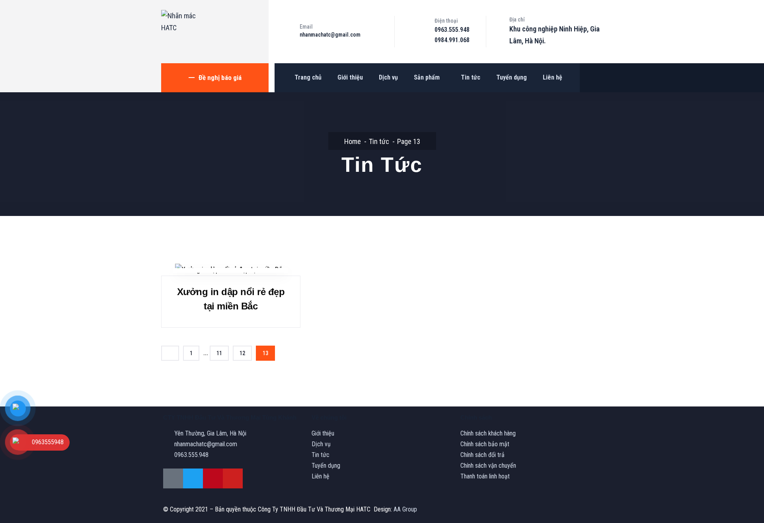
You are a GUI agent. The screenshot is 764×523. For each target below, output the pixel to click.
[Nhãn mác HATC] (181, 22)
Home (352, 141)
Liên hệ (552, 77)
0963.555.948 (452, 29)
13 (265, 353)
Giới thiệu (350, 77)
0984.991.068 (452, 40)
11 (219, 353)
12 (242, 353)
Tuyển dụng (511, 77)
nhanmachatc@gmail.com (330, 34)
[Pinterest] (213, 478)
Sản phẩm (427, 77)
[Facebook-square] (173, 478)
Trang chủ (308, 77)
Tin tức (470, 77)
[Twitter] (193, 478)
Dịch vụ (388, 77)
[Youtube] (233, 478)
